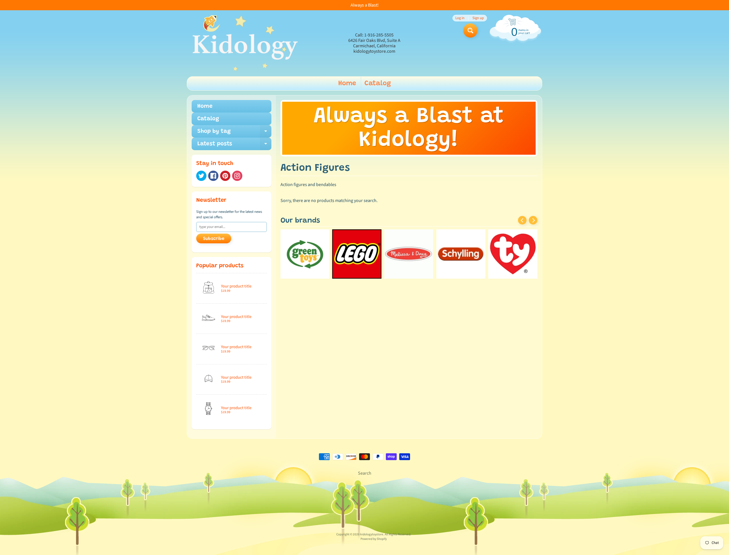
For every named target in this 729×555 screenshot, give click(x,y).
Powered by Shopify (374, 539)
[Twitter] (201, 176)
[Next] (533, 220)
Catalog (377, 83)
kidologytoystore (371, 534)
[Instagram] (237, 176)
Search (364, 473)
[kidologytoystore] (243, 43)
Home (347, 83)
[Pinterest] (225, 176)
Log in (459, 18)
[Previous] (522, 220)
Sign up (478, 18)
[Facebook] (213, 176)
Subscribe (213, 238)
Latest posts (234, 145)
